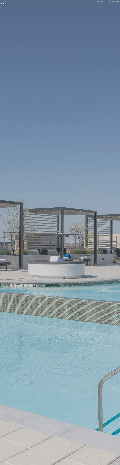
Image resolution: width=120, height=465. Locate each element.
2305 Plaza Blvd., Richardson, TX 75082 (9, 3)
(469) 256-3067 (2, 3)
